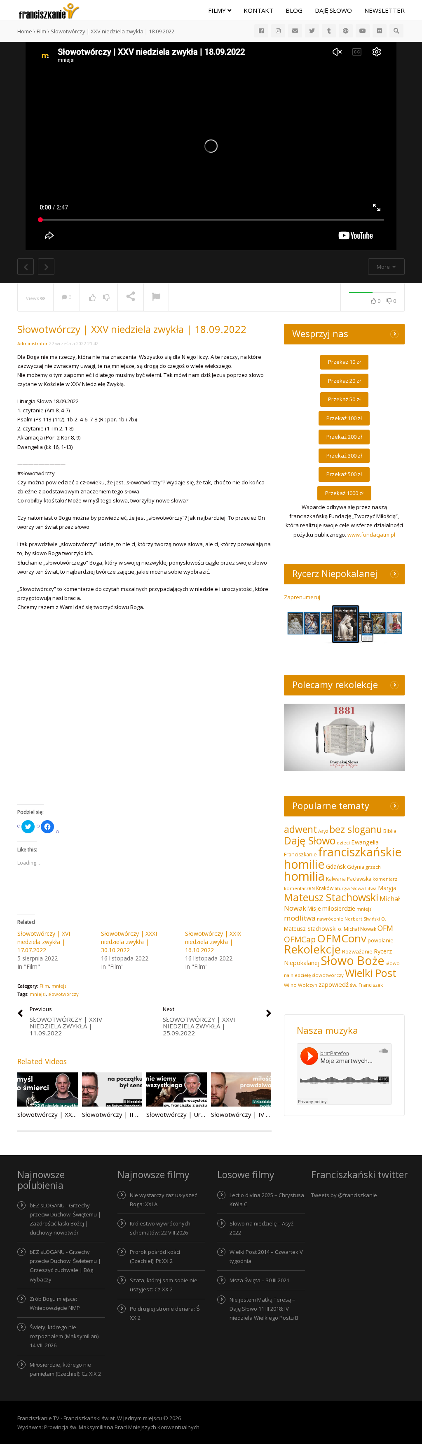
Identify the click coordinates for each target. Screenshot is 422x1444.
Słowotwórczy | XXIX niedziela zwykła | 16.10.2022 (213, 942)
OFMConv (341, 938)
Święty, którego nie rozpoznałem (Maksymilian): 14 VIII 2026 (65, 1336)
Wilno (290, 985)
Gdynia (355, 866)
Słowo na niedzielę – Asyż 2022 (261, 1228)
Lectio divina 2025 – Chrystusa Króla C (267, 1199)
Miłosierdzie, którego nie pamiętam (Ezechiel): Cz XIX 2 (65, 1369)
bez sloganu (355, 829)
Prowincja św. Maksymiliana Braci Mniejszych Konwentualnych (121, 1427)
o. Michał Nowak (357, 928)
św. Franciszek (366, 984)
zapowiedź (334, 984)
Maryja (387, 888)
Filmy (217, 10)
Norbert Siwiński (362, 919)
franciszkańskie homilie (343, 858)
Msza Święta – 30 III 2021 (259, 1280)
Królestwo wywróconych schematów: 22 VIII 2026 (160, 1228)
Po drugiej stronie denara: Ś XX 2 (165, 1313)
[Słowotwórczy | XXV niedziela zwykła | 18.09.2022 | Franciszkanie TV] (49, 10)
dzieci (343, 842)
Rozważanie (357, 951)
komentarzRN (299, 888)
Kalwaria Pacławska (348, 878)
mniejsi (60, 986)
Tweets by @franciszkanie (344, 1195)
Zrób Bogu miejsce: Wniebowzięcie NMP (55, 1303)
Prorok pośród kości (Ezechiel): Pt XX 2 (155, 1256)
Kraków (324, 888)
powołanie (381, 940)
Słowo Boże (352, 960)
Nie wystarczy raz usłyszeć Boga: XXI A (163, 1199)
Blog (294, 10)
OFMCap (300, 939)
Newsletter (384, 10)
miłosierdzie (338, 908)
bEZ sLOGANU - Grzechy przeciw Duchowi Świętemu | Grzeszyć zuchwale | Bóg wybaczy (65, 1265)
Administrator (32, 343)
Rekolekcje (312, 949)
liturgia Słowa (349, 888)
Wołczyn (307, 985)
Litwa (371, 888)
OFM (385, 928)
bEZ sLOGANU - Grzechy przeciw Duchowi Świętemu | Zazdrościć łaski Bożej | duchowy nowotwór (65, 1219)
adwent (300, 829)
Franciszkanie (300, 854)
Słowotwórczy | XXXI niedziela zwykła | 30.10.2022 (129, 942)
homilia (304, 876)
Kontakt (258, 10)
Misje (314, 908)
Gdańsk (336, 866)
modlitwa (300, 918)
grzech (373, 867)
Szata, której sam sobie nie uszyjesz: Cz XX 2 (163, 1285)
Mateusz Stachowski (331, 897)
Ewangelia (365, 842)
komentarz (385, 879)
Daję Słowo (333, 10)
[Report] (156, 297)
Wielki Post (370, 973)
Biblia (389, 831)
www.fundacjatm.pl (371, 534)
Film (44, 986)
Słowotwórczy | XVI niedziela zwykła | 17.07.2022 (43, 942)
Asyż (323, 831)
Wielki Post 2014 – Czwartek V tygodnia (266, 1256)
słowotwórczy (63, 994)
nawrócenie (330, 919)
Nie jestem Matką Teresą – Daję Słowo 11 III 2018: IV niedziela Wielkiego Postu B (264, 1308)
